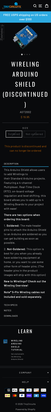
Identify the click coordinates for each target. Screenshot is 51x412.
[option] (25, 17)
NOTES (7, 310)
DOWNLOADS (11, 316)
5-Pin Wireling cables (26, 292)
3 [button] (27, 54)
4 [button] (29, 54)
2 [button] (24, 54)
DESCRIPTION (11, 164)
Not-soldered (34, 134)
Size (25, 128)
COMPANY (25, 372)
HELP (25, 382)
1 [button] (22, 54)
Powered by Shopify (25, 409)
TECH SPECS (10, 305)
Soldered (14, 134)
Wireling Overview (15, 285)
